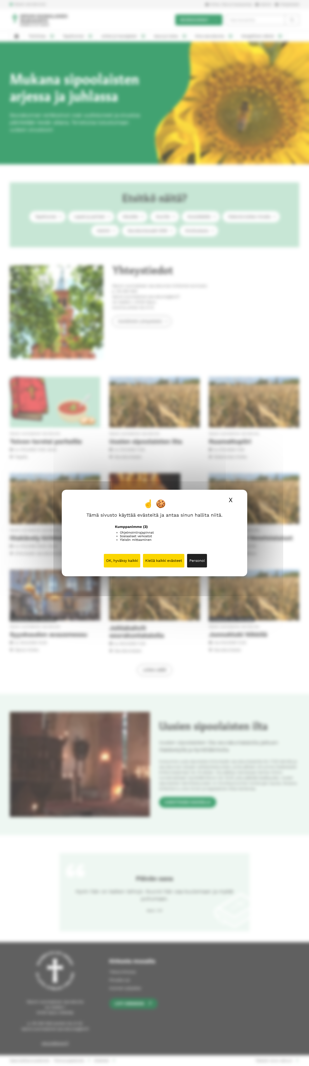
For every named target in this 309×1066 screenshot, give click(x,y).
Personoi (197, 560)
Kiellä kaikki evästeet (163, 560)
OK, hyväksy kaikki (122, 560)
